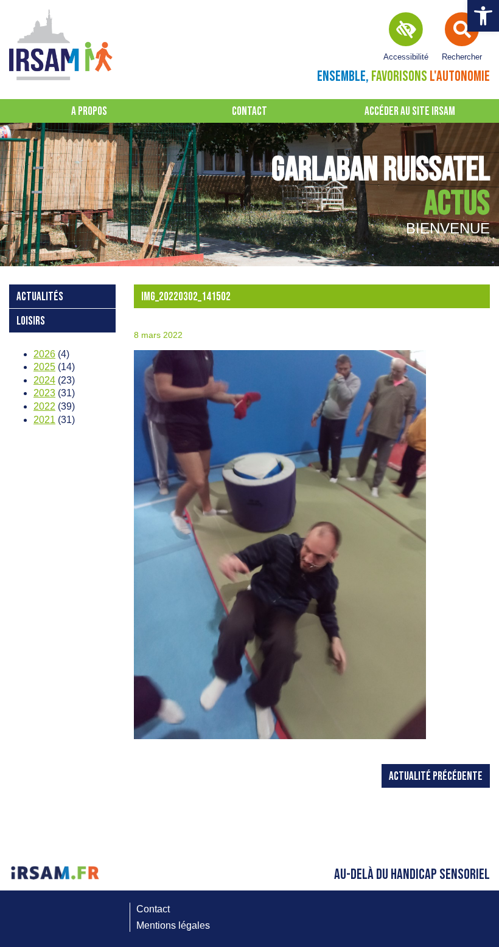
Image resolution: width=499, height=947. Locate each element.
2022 (44, 406)
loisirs (30, 321)
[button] (483, 16)
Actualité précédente (436, 776)
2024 (44, 380)
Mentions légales (173, 925)
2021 (44, 420)
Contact (249, 112)
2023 (44, 393)
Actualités (39, 297)
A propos (89, 112)
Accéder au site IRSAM (410, 112)
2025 (44, 367)
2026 (44, 354)
